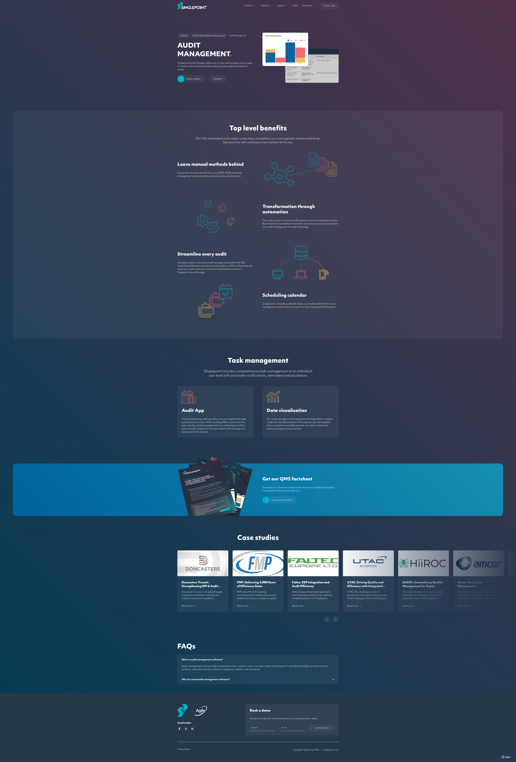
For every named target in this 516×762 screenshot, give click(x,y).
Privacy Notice (183, 749)
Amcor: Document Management (470, 584)
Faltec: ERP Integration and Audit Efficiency (310, 584)
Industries (265, 5)
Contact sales (329, 5)
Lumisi (336, 749)
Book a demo (193, 78)
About (295, 5)
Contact (218, 78)
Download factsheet (282, 499)
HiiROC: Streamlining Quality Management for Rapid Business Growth (422, 586)
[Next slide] (335, 619)
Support (281, 5)
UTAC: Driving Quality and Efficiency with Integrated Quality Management (365, 586)
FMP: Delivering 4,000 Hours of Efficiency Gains (256, 584)
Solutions (249, 5)
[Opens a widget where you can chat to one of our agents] (506, 757)
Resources (307, 5)
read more (187, 605)
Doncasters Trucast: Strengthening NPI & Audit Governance (200, 586)
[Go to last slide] (327, 619)
